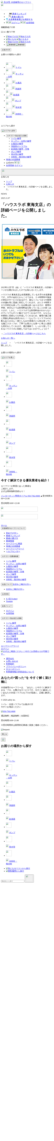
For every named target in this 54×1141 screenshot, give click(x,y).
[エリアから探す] (8, 130)
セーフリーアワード (15, 549)
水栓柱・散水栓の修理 (21, 157)
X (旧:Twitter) (11, 599)
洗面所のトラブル (19, 146)
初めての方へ (12, 533)
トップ (9, 181)
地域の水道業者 (13, 159)
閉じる (4, 734)
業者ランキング (13, 536)
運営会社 (10, 659)
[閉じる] (3, 740)
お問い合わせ (12, 661)
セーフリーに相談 (14, 543)
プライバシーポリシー (16, 666)
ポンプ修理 (16, 152)
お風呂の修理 (17, 144)
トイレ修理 (16, 138)
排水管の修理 (17, 154)
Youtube (9, 601)
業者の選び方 (12, 538)
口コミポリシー (13, 669)
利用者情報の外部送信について (20, 672)
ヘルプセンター (13, 551)
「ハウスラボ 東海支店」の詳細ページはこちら (24, 333)
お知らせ (10, 184)
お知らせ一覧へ (8, 338)
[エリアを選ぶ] (8, 357)
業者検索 (10, 541)
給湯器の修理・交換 (20, 149)
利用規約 (10, 664)
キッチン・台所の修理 (21, 141)
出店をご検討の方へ (15, 589)
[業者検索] (16, 44)
